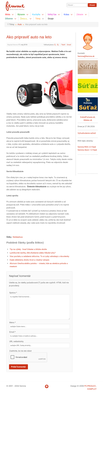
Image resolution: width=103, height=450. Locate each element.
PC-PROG (88, 386)
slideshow (18, 237)
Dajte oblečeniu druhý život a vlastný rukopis (29, 260)
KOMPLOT (92, 389)
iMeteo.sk (88, 120)
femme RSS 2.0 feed (87, 147)
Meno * (12, 322)
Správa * (13, 292)
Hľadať (92, 5)
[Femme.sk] (18, 5)
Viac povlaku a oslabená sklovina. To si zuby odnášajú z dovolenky (39, 256)
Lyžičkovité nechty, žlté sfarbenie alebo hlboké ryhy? (33, 253)
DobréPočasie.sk (87, 117)
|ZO (94, 386)
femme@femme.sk (86, 56)
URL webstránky (16, 341)
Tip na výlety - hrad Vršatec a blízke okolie (28, 249)
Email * (12, 332)
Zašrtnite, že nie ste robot (20, 351)
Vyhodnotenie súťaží (87, 133)
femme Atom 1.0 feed (87, 150)
